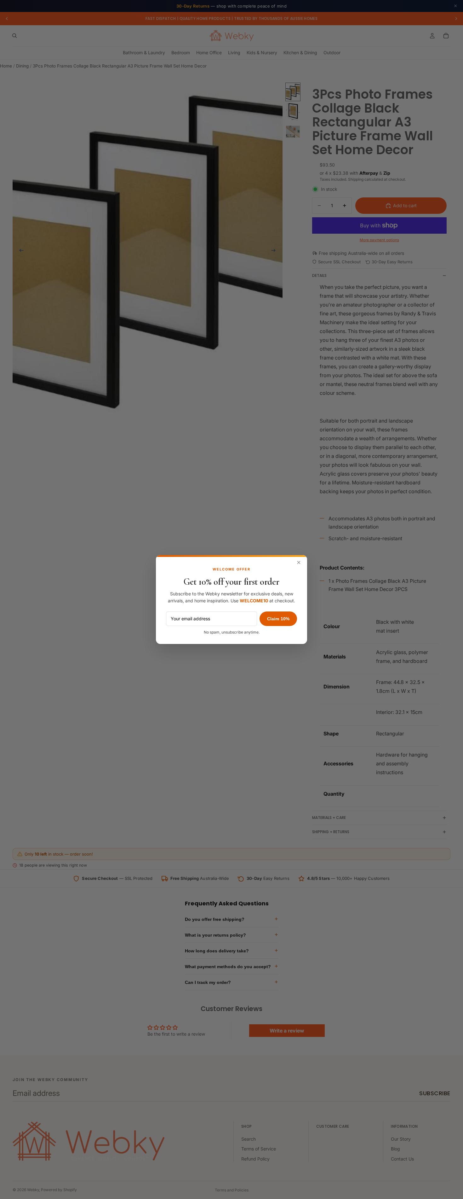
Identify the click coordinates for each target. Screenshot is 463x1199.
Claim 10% (278, 618)
